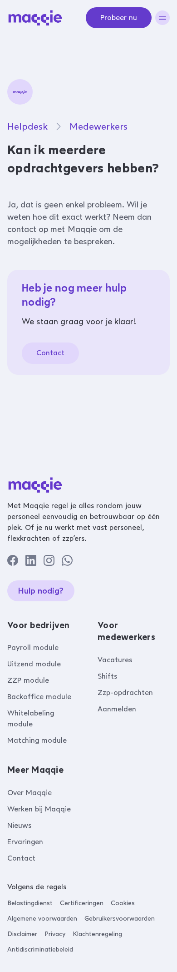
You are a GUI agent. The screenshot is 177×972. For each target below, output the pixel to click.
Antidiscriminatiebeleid (40, 949)
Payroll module (33, 647)
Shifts (107, 676)
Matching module (37, 740)
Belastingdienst (30, 903)
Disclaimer (22, 934)
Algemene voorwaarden (42, 918)
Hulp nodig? (41, 591)
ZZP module (28, 680)
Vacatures (115, 659)
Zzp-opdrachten (125, 692)
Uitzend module (34, 664)
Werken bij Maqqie (39, 809)
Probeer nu (118, 17)
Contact (50, 352)
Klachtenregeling (97, 934)
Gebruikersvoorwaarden (119, 918)
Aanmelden (117, 709)
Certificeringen (81, 903)
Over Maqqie (29, 792)
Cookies (123, 903)
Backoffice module (39, 696)
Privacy (54, 934)
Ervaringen (25, 841)
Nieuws (19, 825)
